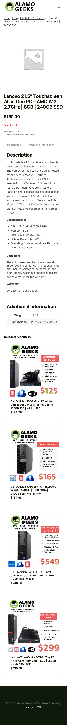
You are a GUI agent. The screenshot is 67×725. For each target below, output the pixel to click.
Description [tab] (14, 144)
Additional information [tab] (41, 144)
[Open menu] (59, 6)
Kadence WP (33, 707)
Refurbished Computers (24, 134)
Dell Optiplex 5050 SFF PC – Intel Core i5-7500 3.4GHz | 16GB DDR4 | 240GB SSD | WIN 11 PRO (33, 490)
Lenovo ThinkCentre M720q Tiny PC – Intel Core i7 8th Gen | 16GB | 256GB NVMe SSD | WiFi (33, 661)
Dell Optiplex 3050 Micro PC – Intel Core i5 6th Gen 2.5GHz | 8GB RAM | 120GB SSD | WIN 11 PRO (32, 405)
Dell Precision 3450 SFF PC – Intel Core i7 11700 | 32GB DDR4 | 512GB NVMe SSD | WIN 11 (32, 575)
